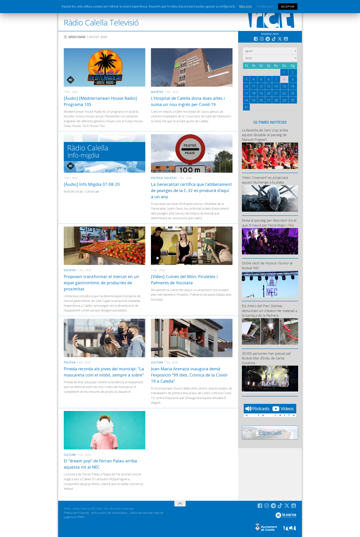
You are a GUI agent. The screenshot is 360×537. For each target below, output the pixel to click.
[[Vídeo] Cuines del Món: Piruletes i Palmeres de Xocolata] (191, 245)
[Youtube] (286, 39)
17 (246, 93)
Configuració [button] (264, 6)
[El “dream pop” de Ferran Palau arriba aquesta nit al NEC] (104, 430)
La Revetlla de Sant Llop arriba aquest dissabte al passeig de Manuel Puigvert (265, 135)
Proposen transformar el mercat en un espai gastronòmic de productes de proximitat (101, 283)
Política (157, 178)
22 (284, 93)
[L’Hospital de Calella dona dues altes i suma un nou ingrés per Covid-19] (191, 67)
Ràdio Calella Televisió (101, 22)
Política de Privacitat (76, 512)
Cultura (157, 362)
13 (268, 86)
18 (253, 93)
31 (246, 107)
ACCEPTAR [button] (287, 6)
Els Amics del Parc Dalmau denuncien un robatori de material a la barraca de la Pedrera (269, 310)
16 (292, 86)
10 (246, 86)
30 (292, 100)
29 (284, 100)
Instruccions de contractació (109, 512)
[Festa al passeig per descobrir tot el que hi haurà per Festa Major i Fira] (270, 241)
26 (261, 100)
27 (268, 100)
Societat (157, 92)
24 (246, 100)
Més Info (245, 6)
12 (261, 86)
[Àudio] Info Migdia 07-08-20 (92, 184)
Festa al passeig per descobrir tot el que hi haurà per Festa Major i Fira (269, 222)
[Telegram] (268, 39)
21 (276, 93)
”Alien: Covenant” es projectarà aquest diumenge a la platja (265, 179)
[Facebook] (256, 39)
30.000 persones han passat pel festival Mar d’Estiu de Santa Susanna (266, 358)
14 (276, 86)
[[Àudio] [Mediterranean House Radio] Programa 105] (104, 67)
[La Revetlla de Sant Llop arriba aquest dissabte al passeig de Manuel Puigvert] (270, 155)
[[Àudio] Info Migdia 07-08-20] (104, 153)
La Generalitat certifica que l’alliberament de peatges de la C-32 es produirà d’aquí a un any (191, 190)
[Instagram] (262, 39)
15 (284, 86)
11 (253, 86)
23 (292, 93)
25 (253, 100)
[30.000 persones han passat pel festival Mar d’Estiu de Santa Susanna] (270, 379)
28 (276, 100)
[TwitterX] (280, 39)
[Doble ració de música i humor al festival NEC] (270, 284)
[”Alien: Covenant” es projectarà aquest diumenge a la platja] (270, 198)
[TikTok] (274, 39)
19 (261, 93)
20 (268, 93)
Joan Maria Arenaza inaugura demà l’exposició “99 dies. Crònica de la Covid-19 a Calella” (189, 375)
